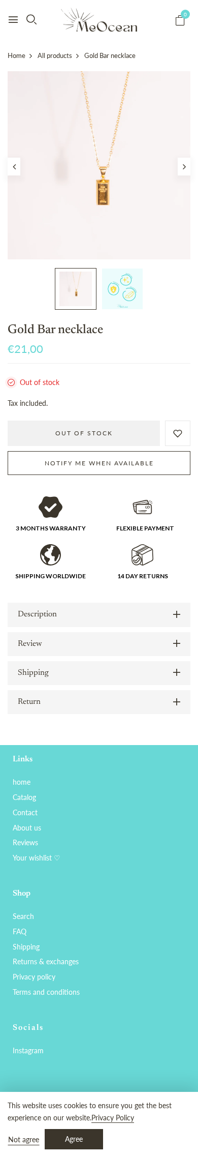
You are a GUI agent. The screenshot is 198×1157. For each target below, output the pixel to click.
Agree (74, 1139)
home (21, 782)
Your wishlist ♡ (36, 857)
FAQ (19, 931)
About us (27, 827)
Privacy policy (34, 976)
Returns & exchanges (46, 961)
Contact (25, 812)
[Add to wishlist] (177, 433)
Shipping (26, 946)
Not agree (23, 1139)
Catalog (24, 797)
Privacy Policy (112, 1117)
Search (23, 916)
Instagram (28, 1050)
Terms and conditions (46, 992)
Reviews (25, 842)
